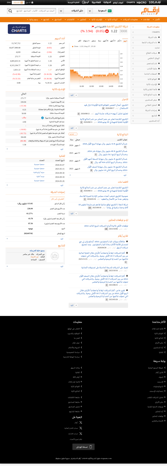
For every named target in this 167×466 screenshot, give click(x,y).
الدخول (27, 2)
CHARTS (155, 32)
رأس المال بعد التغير (54, 219)
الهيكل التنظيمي (153, 58)
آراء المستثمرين (154, 121)
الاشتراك (17, 2)
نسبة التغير (61, 214)
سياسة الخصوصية (73, 352)
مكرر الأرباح (159, 343)
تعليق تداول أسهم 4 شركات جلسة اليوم (111, 113)
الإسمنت (160, 382)
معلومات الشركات (130, 19)
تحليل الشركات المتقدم (155, 397)
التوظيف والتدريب (74, 333)
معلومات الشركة (153, 27)
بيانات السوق (75, 368)
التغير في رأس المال (57, 199)
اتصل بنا (77, 338)
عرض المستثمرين (151, 100)
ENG (9, 2)
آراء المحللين (159, 411)
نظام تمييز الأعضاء (76, 439)
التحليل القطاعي (151, 105)
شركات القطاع (151, 53)
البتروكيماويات (158, 386)
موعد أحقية (40, 177)
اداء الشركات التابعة (149, 42)
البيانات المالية (112, 19)
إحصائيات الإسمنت (156, 391)
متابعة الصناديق (74, 402)
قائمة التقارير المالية (150, 89)
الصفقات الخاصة (150, 74)
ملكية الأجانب (152, 69)
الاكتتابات (70, 19)
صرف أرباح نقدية (38, 172)
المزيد (124, 175)
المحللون (82, 19)
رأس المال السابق (59, 204)
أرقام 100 (76, 377)
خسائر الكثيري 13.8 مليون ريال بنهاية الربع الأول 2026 (105, 144)
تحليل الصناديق (74, 407)
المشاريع (46, 19)
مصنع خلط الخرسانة (37, 251)
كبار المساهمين (152, 63)
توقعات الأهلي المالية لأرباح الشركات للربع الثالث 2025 (106, 226)
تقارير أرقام (159, 372)
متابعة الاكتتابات (74, 397)
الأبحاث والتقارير (157, 421)
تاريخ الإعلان (61, 234)
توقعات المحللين (157, 416)
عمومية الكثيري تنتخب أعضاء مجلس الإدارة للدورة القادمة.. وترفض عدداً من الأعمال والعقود (103, 198)
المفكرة (161, 352)
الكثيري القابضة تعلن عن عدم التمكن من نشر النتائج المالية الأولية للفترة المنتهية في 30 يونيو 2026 (104, 121)
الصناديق (57, 19)
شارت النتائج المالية (150, 94)
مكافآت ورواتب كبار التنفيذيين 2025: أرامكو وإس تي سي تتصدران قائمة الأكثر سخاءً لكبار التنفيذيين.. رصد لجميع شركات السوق (103, 244)
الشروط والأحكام (74, 348)
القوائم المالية (152, 79)
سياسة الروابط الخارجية (71, 357)
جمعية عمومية (39, 164)
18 (106, 229)
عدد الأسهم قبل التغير (57, 209)
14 (90, 208)
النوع (63, 229)
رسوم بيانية (33, 19)
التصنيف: (41, 260)
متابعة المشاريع (74, 411)
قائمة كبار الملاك (157, 329)
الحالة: (42, 257)
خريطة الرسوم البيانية (155, 368)
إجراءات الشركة (151, 110)
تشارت (157, 48)
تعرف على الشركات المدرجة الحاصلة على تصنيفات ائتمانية (104, 267)
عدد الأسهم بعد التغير (54, 224)
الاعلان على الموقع (74, 329)
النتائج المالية (159, 338)
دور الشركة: (40, 254)
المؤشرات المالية (96, 19)
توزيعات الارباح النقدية (155, 407)
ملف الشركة (152, 37)
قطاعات (146, 19)
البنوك (161, 377)
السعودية (102, 10)
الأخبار (157, 19)
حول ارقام (76, 343)
